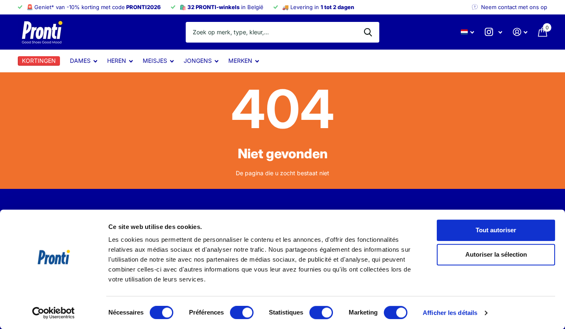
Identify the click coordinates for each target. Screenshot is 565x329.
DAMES (80, 60)
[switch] (242, 312)
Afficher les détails (450, 312)
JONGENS (198, 60)
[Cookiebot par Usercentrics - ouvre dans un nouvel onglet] (53, 313)
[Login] (520, 32)
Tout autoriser (496, 230)
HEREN (116, 60)
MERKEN (240, 60)
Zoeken (368, 32)
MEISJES (155, 60)
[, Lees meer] (493, 32)
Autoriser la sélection (496, 254)
